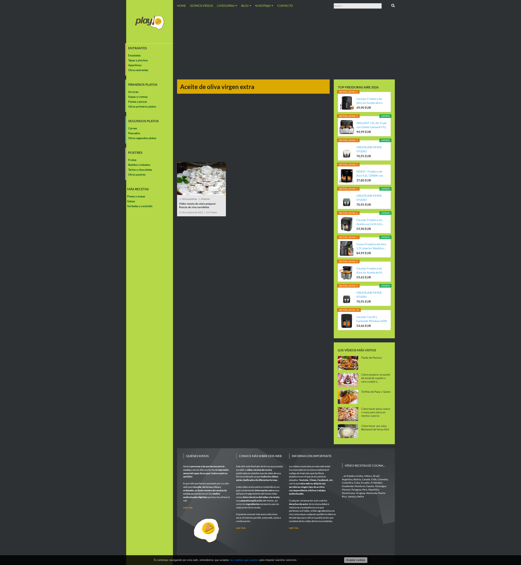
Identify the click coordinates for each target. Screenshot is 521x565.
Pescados (134, 133)
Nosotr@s (262, 5)
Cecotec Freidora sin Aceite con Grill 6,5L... (370, 222)
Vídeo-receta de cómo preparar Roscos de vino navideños (197, 205)
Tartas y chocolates (140, 169)
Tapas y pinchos (138, 60)
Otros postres (137, 174)
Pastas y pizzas (137, 101)
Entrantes (137, 48)
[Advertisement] (286, 43)
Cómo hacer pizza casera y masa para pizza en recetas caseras (375, 412)
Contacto (285, 5)
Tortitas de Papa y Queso (376, 391)
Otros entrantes (138, 70)
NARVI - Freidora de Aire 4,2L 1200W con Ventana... (369, 174)
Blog (244, 5)
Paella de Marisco (371, 357)
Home (181, 5)
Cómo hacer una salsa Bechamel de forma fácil (375, 427)
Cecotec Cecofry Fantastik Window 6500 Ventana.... (371, 319)
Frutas (132, 160)
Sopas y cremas (138, 96)
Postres (135, 152)
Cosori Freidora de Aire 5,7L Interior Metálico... (371, 246)
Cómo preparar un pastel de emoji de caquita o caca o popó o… (375, 378)
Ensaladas (134, 55)
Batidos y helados (139, 164)
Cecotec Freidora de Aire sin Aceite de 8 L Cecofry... (369, 271)
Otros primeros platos (142, 106)
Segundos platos (143, 121)
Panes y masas (136, 196)
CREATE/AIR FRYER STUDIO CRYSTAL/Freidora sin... (371, 149)
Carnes (132, 128)
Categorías (225, 5)
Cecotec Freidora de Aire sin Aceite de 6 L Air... (369, 101)
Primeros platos (142, 84)
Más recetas (138, 189)
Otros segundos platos (142, 138)
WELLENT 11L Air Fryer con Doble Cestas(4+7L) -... (371, 125)
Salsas (131, 201)
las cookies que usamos (244, 560)
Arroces (133, 91)
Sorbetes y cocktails (139, 206)
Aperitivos (134, 65)
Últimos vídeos (201, 5)
